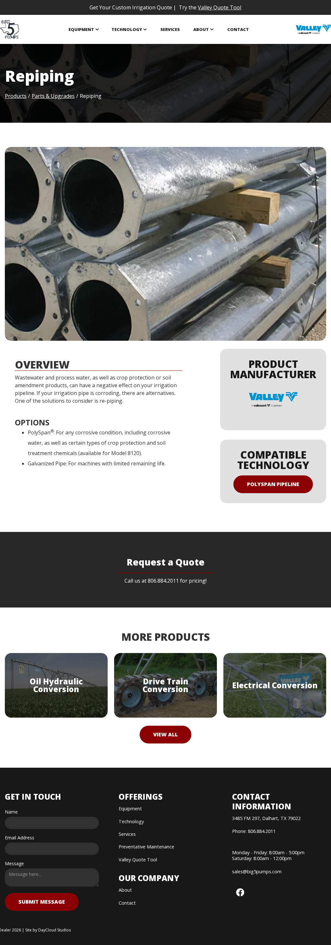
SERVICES (170, 29)
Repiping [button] (90, 96)
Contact (238, 29)
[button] (83, 29)
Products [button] (16, 96)
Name (11, 812)
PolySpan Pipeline (273, 484)
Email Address (19, 838)
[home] (10, 29)
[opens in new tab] (313, 29)
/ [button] (77, 96)
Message (14, 863)
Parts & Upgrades (53, 96)
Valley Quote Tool (219, 7)
